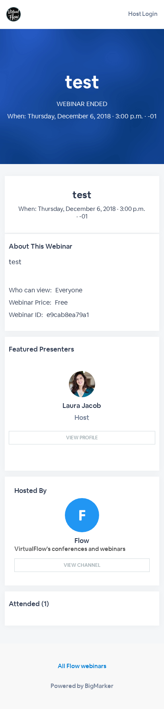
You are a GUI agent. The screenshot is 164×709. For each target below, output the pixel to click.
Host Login (143, 13)
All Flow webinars (82, 666)
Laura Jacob (81, 405)
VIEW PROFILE (82, 438)
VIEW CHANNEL (82, 565)
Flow (81, 540)
